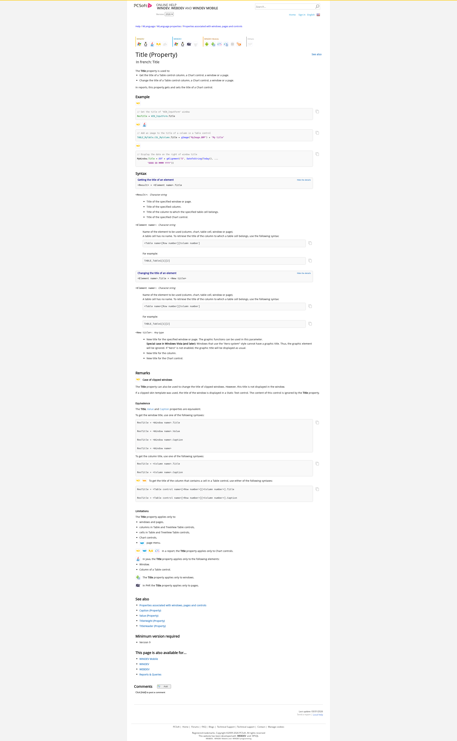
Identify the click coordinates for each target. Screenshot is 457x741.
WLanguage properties (169, 26)
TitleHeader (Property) (152, 626)
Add (166, 686)
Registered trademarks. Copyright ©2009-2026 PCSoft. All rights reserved (228, 732)
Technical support (246, 726)
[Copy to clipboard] (317, 112)
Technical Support (226, 726)
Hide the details (304, 180)
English (311, 14)
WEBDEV (144, 669)
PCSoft (176, 726)
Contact (261, 726)
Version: (160, 14)
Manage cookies (276, 726)
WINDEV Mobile (148, 659)
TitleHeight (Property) (152, 621)
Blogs (211, 726)
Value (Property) (148, 615)
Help (137, 26)
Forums (195, 726)
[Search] (317, 6)
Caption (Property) (150, 610)
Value (150, 409)
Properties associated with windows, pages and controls (212, 26)
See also (317, 54)
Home (292, 14)
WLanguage (148, 26)
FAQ (204, 726)
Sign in (301, 14)
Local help (318, 714)
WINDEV (144, 664)
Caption (164, 409)
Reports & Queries (150, 674)
